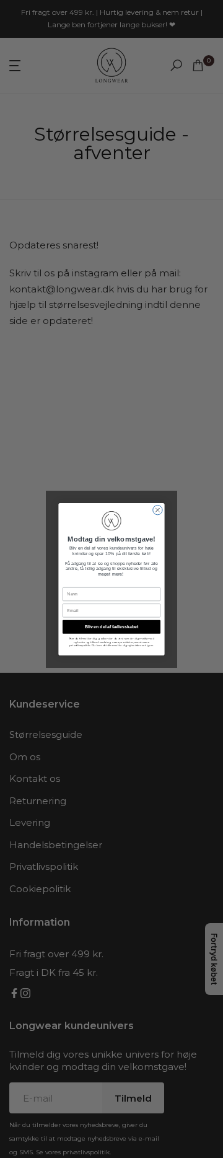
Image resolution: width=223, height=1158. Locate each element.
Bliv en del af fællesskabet (111, 626)
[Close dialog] (157, 509)
